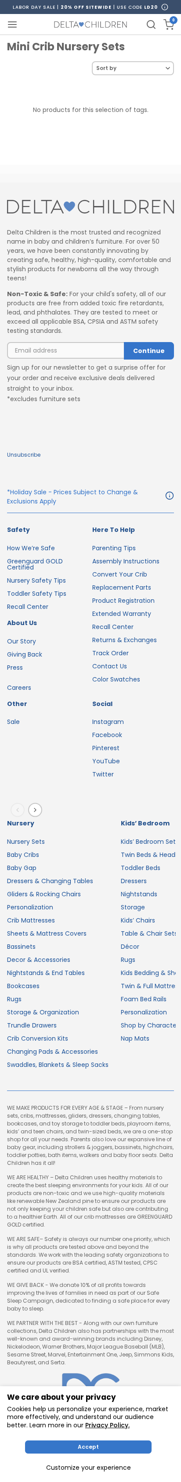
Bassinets (21, 946)
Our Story (21, 641)
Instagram (108, 721)
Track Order (110, 653)
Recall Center (27, 606)
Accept (88, 1447)
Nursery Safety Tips (36, 580)
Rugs (14, 999)
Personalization (30, 907)
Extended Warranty (121, 613)
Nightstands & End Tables (46, 972)
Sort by (106, 68)
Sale (13, 721)
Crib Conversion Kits (37, 1038)
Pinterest (105, 748)
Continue (149, 350)
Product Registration (123, 600)
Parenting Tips (114, 548)
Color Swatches (116, 679)
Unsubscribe (23, 454)
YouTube (106, 761)
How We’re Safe (31, 548)
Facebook (107, 735)
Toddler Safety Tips (36, 593)
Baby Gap (21, 867)
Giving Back (24, 654)
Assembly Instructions (125, 561)
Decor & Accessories (38, 959)
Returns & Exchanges (124, 640)
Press (15, 667)
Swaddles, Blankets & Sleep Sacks (58, 1064)
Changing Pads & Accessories (52, 1051)
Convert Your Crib (119, 574)
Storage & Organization (43, 1012)
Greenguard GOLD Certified (35, 564)
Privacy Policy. (107, 1425)
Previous (19, 810)
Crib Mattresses (31, 920)
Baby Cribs (23, 854)
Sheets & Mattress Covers (47, 933)
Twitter (103, 774)
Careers (19, 687)
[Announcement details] (169, 497)
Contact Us (109, 666)
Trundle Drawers (32, 1025)
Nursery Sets (26, 841)
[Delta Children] (90, 207)
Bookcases (23, 986)
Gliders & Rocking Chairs (44, 894)
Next (37, 810)
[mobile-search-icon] (151, 24)
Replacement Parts (121, 587)
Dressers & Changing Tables (50, 881)
